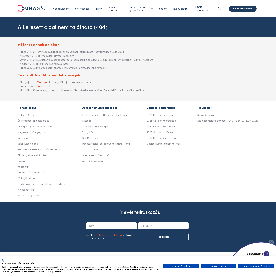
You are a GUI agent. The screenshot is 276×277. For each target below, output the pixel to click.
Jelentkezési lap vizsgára (95, 126)
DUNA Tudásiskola (201, 9)
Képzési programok (28, 195)
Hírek (99, 8)
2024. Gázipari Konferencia (161, 126)
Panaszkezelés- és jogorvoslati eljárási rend (106, 143)
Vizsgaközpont (61, 8)
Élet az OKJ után (27, 115)
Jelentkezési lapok (28, 143)
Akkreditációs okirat (93, 161)
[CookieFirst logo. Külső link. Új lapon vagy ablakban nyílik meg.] (3, 260)
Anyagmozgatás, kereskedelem (35, 126)
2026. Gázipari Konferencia (161, 115)
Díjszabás (87, 120)
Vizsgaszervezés (91, 149)
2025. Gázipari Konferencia (161, 120)
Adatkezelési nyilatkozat (31, 172)
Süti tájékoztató (26, 178)
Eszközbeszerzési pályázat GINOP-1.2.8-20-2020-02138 (227, 120)
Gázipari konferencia (113, 9)
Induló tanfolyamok (242, 8)
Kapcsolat (23, 166)
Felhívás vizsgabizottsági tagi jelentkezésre (105, 115)
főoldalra (42, 82)
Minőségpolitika (26, 189)
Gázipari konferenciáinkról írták (163, 143)
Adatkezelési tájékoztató (95, 155)
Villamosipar (24, 138)
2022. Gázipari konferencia (161, 138)
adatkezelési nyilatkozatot (108, 235)
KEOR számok (90, 138)
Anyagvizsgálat (180, 8)
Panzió (161, 8)
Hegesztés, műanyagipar (31, 132)
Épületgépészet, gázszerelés (33, 120)
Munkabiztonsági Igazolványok (137, 9)
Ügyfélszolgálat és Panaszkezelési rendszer (41, 184)
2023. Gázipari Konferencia (161, 132)
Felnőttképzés (81, 8)
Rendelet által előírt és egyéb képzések (39, 149)
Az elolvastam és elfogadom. (113, 237)
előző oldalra (45, 86)
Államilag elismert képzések (33, 155)
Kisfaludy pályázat (207, 115)
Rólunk (21, 161)
